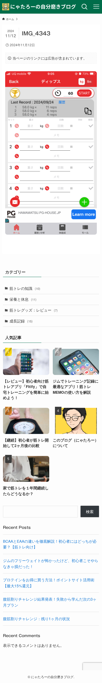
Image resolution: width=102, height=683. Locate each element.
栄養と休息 (23, 299)
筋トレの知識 (25, 288)
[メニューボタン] (96, 7)
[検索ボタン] (84, 7)
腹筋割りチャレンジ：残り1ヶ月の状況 (36, 618)
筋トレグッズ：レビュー (34, 310)
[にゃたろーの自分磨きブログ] (39, 7)
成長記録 (21, 321)
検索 (90, 511)
